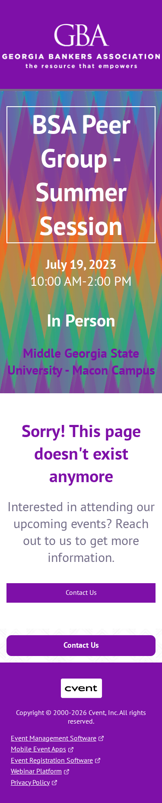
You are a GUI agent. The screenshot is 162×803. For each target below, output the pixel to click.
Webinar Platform (36, 771)
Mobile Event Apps (38, 748)
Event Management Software (53, 738)
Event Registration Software (52, 760)
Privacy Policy (30, 782)
